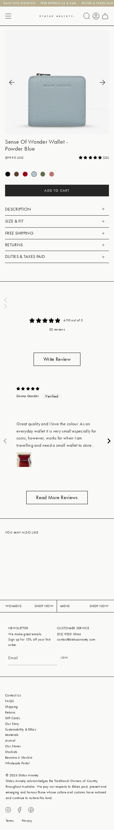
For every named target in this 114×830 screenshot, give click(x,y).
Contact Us (13, 695)
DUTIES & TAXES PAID (25, 256)
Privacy (27, 821)
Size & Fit (14, 221)
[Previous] (11, 82)
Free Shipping (19, 233)
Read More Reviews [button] (57, 497)
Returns (14, 245)
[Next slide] (109, 441)
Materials (12, 735)
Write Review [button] (57, 359)
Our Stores (13, 746)
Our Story (12, 724)
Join (64, 657)
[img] (28, 389)
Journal (10, 740)
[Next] (102, 82)
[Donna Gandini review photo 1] (24, 459)
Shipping (11, 707)
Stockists (11, 752)
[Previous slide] (5, 441)
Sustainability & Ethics (20, 729)
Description (18, 209)
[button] (91, 158)
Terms (10, 821)
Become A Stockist (18, 757)
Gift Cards (12, 718)
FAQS (9, 701)
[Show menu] (8, 16)
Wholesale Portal (17, 763)
